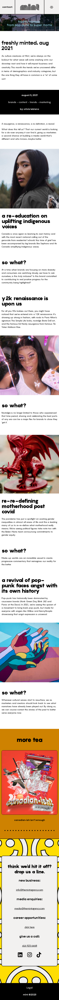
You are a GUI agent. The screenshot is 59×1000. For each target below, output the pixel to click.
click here (30, 927)
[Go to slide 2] (7, 830)
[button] (7, 7)
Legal (29, 987)
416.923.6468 (29, 945)
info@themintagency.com (29, 889)
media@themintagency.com (29, 908)
